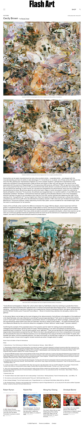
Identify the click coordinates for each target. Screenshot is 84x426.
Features (6, 15)
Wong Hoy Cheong (50, 390)
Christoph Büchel (69, 390)
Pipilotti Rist (27, 390)
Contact (54, 423)
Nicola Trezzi (25, 18)
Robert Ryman (8, 390)
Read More (8, 415)
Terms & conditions (44, 423)
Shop (74, 9)
